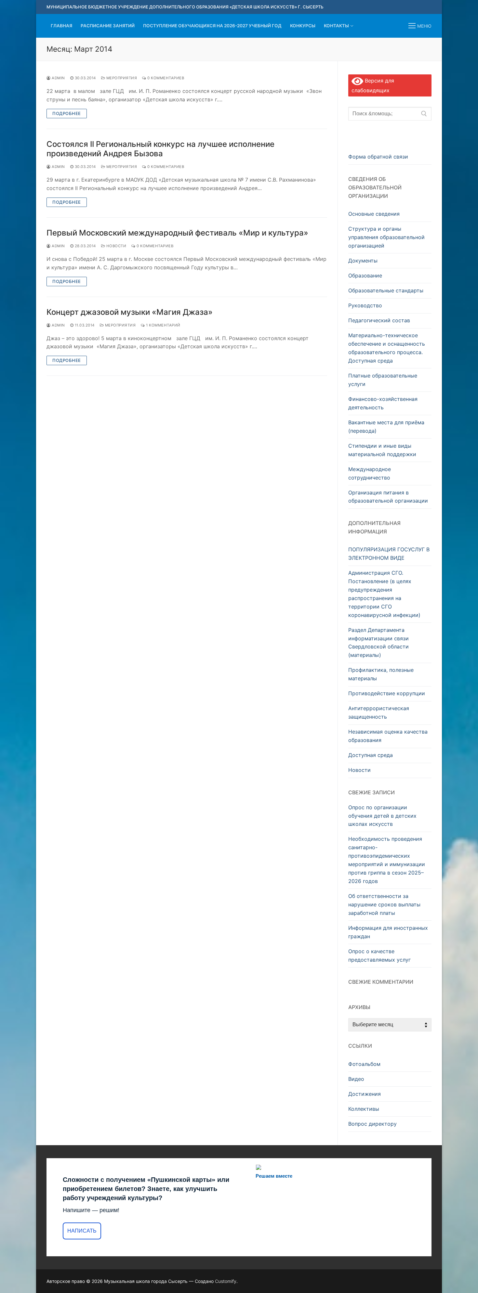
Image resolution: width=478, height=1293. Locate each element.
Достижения (364, 1094)
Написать (82, 1231)
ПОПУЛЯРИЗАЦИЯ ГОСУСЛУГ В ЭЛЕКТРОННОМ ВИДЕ (389, 553)
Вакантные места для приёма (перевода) (386, 426)
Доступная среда (370, 755)
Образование (365, 275)
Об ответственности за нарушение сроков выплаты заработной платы (384, 904)
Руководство (365, 305)
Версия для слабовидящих (373, 86)
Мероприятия (121, 78)
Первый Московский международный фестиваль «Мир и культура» (177, 232)
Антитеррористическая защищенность (378, 712)
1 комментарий (162, 325)
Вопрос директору (372, 1123)
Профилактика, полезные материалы (381, 674)
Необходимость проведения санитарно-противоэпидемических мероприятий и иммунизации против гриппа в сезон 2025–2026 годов (386, 860)
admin (58, 78)
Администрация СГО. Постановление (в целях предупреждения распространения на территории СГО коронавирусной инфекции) (384, 594)
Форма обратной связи (378, 156)
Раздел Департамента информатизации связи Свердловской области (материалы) (378, 643)
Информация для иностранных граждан (388, 932)
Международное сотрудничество (369, 473)
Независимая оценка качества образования (388, 735)
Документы (363, 260)
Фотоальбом (364, 1064)
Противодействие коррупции (386, 693)
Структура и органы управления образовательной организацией (386, 237)
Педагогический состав (379, 320)
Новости (115, 246)
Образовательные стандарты (385, 290)
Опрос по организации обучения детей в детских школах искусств (382, 815)
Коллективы (363, 1109)
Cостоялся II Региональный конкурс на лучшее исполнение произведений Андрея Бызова (160, 148)
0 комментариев (165, 78)
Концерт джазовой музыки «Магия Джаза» (129, 312)
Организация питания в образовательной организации (388, 496)
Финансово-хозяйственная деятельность (383, 403)
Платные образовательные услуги (382, 379)
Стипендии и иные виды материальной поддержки (382, 449)
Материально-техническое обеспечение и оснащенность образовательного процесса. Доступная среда (386, 348)
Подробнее (66, 113)
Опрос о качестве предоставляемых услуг (379, 955)
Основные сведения (374, 214)
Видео (356, 1079)
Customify (225, 1281)
